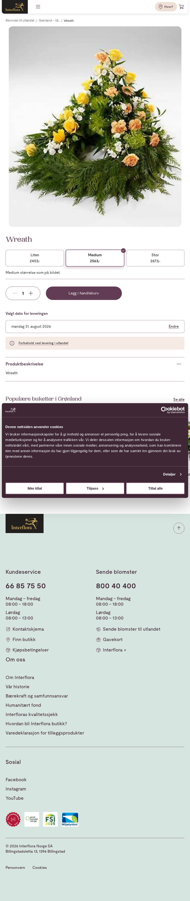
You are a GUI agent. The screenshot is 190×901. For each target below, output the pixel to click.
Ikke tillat (35, 488)
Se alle (178, 399)
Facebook (16, 779)
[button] (178, 528)
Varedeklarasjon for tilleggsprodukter (45, 732)
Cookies (39, 867)
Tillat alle (155, 488)
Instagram (16, 788)
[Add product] (31, 293)
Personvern (15, 867)
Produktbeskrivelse (24, 363)
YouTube (15, 798)
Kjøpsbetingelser (31, 649)
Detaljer (169, 474)
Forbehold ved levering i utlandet (43, 343)
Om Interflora (20, 677)
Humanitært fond (23, 705)
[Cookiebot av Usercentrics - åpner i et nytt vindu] (164, 410)
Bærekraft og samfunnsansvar (37, 695)
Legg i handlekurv (84, 293)
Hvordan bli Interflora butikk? (36, 723)
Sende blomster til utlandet (131, 629)
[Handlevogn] (181, 6)
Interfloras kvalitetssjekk (32, 714)
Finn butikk (24, 639)
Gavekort (113, 639)
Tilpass (92, 488)
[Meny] (38, 6)
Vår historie (17, 686)
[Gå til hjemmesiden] (15, 7)
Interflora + (114, 649)
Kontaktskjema (28, 629)
